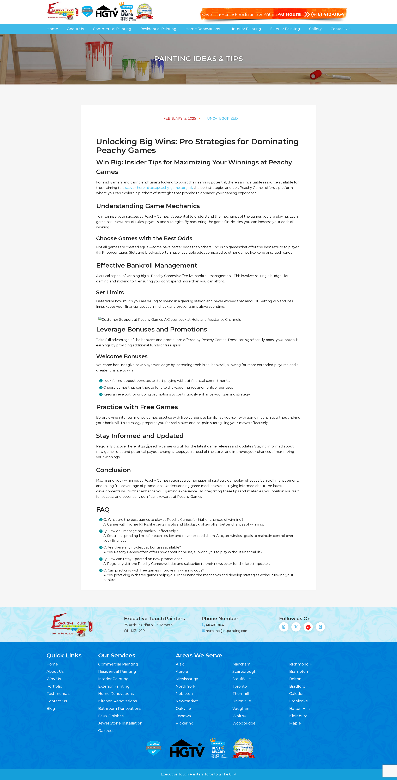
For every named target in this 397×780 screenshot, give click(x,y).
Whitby (239, 716)
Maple (295, 723)
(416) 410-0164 (327, 14)
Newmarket (187, 701)
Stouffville (241, 679)
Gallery (315, 29)
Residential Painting (158, 29)
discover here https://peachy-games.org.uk (157, 188)
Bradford (297, 686)
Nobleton (184, 693)
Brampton (298, 671)
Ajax (180, 664)
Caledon (297, 693)
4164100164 (215, 625)
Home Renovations (203, 29)
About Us (75, 29)
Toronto (239, 686)
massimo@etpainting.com (227, 631)
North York (185, 686)
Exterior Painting (285, 29)
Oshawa (183, 716)
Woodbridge (244, 723)
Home (52, 29)
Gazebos (106, 730)
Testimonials (58, 693)
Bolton (295, 679)
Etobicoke (298, 701)
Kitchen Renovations (117, 701)
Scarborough (244, 671)
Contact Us (340, 29)
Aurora (182, 671)
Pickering (185, 723)
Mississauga (187, 679)
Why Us (54, 679)
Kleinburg (298, 716)
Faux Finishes (111, 716)
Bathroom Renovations (119, 708)
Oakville (183, 708)
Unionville (241, 701)
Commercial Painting (112, 29)
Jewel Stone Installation (120, 723)
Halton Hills (300, 708)
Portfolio (54, 686)
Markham (241, 664)
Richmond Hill (302, 664)
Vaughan (240, 708)
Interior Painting (246, 29)
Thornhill (240, 693)
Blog (51, 708)
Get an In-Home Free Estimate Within (251, 14)
